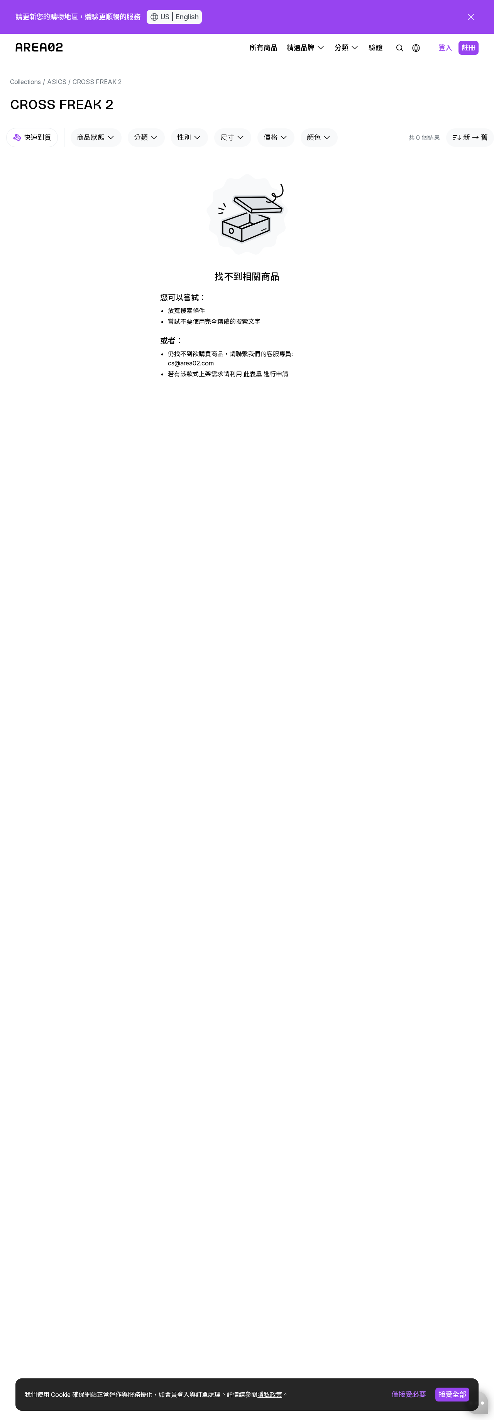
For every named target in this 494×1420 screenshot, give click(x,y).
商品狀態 (91, 137)
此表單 (253, 374)
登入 (445, 48)
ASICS (56, 82)
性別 (184, 137)
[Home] (39, 48)
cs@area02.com (191, 363)
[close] (471, 17)
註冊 (468, 48)
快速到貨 (37, 137)
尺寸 (227, 137)
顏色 (314, 137)
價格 (270, 137)
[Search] (399, 47)
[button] (416, 47)
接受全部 (452, 1394)
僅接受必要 (408, 1394)
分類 (141, 137)
